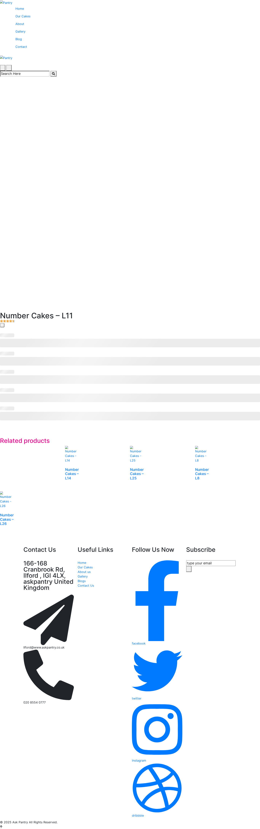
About (19, 24)
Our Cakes (22, 16)
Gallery (20, 31)
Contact (21, 47)
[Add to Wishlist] (2, 325)
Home (19, 8)
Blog (18, 39)
